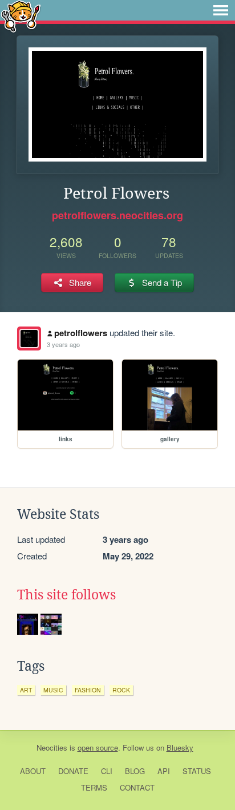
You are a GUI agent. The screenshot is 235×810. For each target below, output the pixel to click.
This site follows (66, 594)
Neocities (52, 747)
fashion (88, 690)
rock (121, 690)
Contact (137, 787)
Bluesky (180, 747)
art (26, 690)
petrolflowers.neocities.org (117, 215)
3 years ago (63, 344)
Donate (73, 770)
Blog (135, 770)
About (33, 770)
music (53, 690)
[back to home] (21, 16)
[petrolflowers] (29, 338)
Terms (94, 787)
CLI (106, 770)
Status (197, 770)
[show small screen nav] (220, 10)
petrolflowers (80, 333)
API (163, 770)
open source (98, 747)
